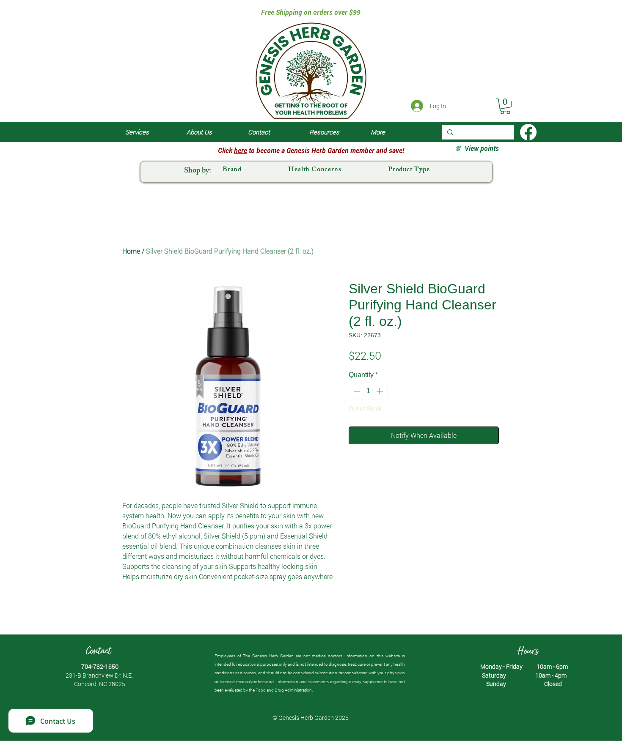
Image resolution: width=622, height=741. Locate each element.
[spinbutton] (368, 391)
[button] (505, 106)
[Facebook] (528, 132)
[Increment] (380, 391)
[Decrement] (356, 391)
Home (131, 250)
